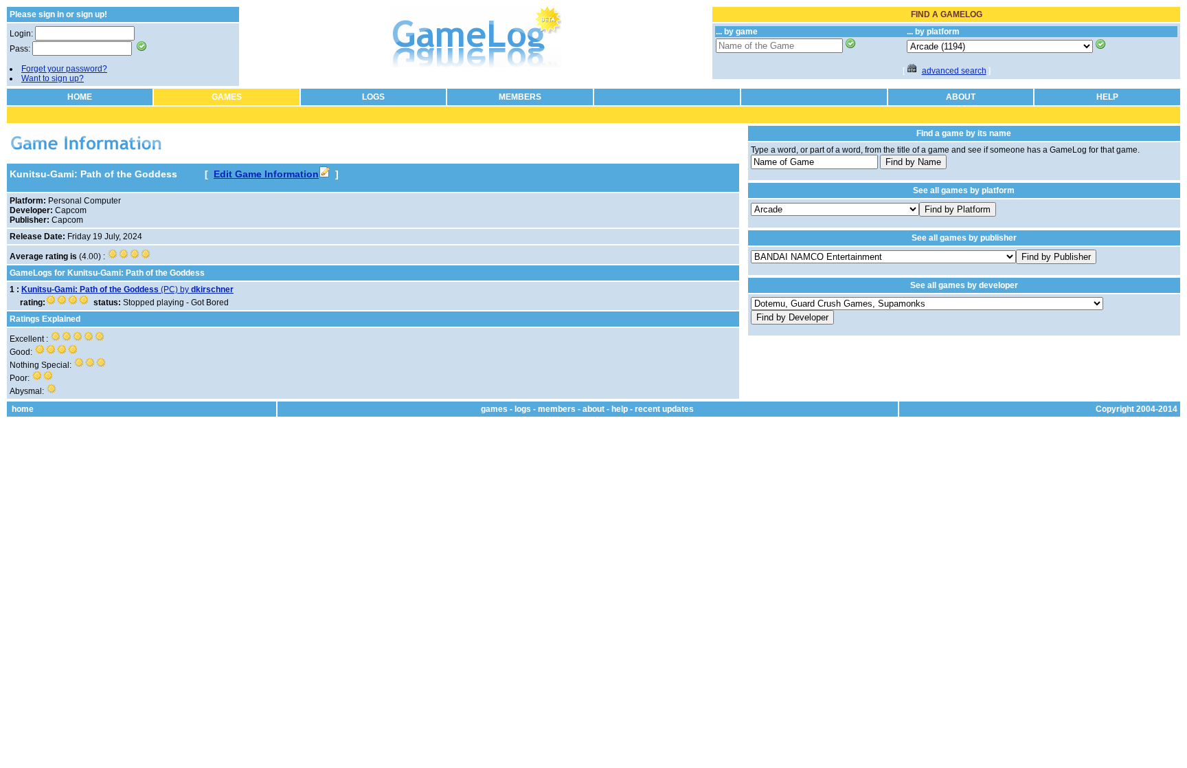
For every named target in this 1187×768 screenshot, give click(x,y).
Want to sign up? (52, 78)
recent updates (664, 409)
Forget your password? (64, 69)
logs (523, 409)
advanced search (954, 71)
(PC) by (127, 289)
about (593, 409)
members (557, 409)
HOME (79, 97)
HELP (1107, 97)
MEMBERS (520, 97)
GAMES (227, 97)
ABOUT (960, 97)
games (494, 409)
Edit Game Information (266, 173)
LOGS (373, 97)
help (619, 409)
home (23, 409)
